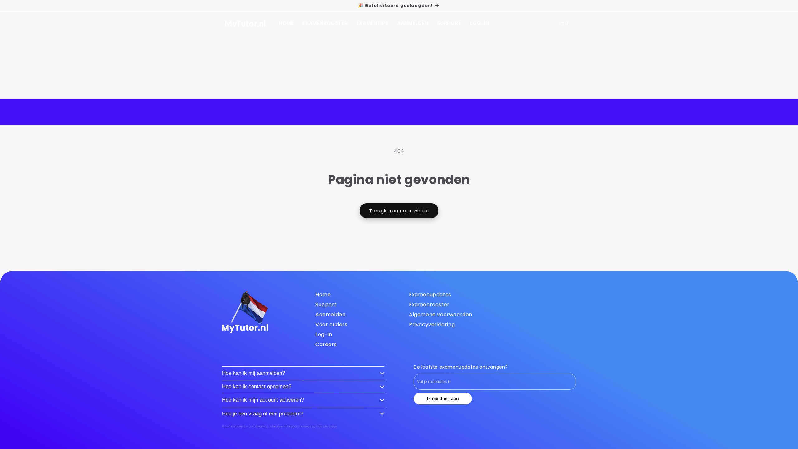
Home (323, 294)
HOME (286, 23)
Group (326, 426)
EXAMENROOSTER (325, 23)
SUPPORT (449, 23)
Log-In (323, 334)
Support (326, 304)
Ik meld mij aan (443, 398)
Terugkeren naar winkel (399, 210)
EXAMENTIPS (372, 23)
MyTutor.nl (245, 23)
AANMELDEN (412, 23)
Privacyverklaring (432, 324)
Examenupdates (430, 294)
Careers (326, 344)
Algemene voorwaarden (440, 314)
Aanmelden (330, 314)
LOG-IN (479, 23)
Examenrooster (429, 304)
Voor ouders (331, 324)
